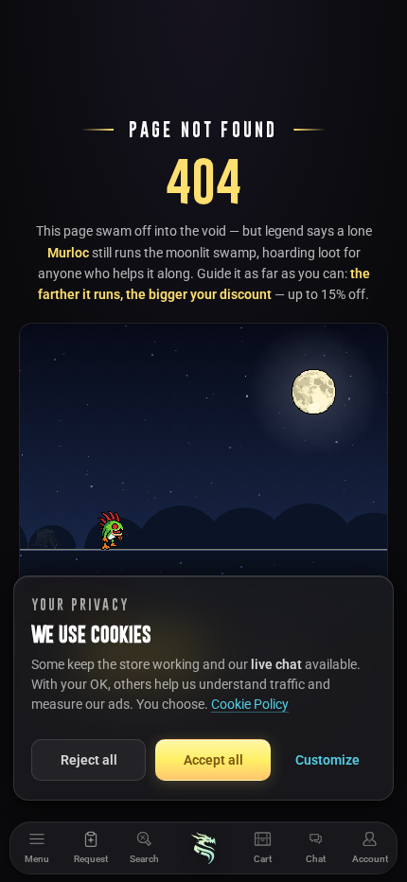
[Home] (203, 847)
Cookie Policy (250, 704)
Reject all (89, 759)
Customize (327, 759)
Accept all (213, 759)
